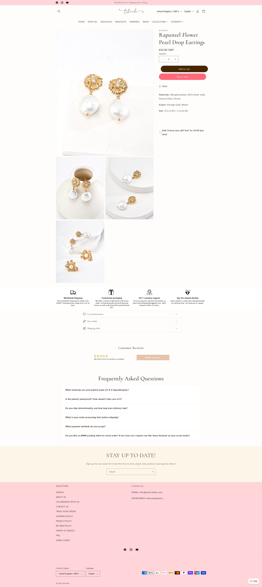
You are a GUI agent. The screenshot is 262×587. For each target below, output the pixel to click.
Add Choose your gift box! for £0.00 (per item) (183, 132)
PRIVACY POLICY (64, 521)
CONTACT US (62, 506)
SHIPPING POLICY (64, 516)
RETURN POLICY (64, 526)
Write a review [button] (153, 357)
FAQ (58, 535)
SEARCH (60, 492)
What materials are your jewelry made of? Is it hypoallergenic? (97, 390)
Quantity (162, 54)
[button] (59, 11)
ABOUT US (61, 497)
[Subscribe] (152, 472)
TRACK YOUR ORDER (66, 511)
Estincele (65, 583)
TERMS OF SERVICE (65, 530)
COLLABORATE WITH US (67, 502)
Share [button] (164, 86)
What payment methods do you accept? (86, 426)
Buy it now (182, 77)
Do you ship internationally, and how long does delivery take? (97, 408)
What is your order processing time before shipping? (92, 417)
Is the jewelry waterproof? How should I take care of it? (94, 399)
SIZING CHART (63, 540)
